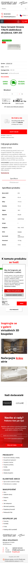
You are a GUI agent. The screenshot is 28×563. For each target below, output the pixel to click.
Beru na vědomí (14, 438)
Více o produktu (5, 76)
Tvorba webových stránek (12, 561)
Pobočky (6, 521)
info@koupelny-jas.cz (10, 16)
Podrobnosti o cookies (10, 484)
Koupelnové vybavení (10, 460)
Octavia (20, 232)
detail (21, 303)
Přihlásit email (12, 445)
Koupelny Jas (16, 552)
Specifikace (14, 178)
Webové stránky (9, 559)
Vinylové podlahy (8, 465)
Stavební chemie (8, 462)
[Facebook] (17, 15)
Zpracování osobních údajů (11, 481)
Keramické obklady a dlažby (12, 457)
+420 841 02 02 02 (17, 548)
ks (22, 94)
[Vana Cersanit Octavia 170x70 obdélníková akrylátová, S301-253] (14, 46)
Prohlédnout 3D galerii (14, 349)
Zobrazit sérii (14, 377)
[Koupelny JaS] (14, 3)
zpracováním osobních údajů (17, 438)
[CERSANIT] (7, 403)
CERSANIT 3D (9, 63)
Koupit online (14, 132)
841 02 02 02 (7, 14)
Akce (5, 492)
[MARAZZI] (19, 403)
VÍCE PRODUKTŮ (14, 309)
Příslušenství (14, 182)
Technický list (5, 173)
